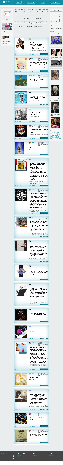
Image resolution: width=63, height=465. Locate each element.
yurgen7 (58, 137)
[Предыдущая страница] (13, 459)
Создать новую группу (36, 457)
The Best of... (40, 125)
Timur (55, 132)
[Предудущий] (61, 10)
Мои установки (20, 457)
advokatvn (56, 135)
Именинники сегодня (54, 130)
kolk (58, 136)
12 (54, 18)
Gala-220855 (56, 133)
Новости (52, 31)
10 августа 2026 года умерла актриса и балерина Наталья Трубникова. (55, 46)
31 (51, 23)
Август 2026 (56, 10)
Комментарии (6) (32, 121)
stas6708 (51, 132)
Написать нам (50, 455)
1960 (27, 447)
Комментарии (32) (32, 185)
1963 (35, 447)
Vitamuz (59, 134)
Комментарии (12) (32, 54)
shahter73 (55, 136)
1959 (25, 447)
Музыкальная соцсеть (10, 2)
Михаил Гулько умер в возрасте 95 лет (56, 58)
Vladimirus (33, 342)
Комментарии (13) (32, 71)
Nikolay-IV (33, 158)
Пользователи (31, 2)
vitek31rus (33, 125)
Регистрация (6, 6)
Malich (57, 134)
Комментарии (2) (32, 279)
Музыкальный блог (55, 2)
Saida (32, 38)
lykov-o (32, 142)
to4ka (32, 325)
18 (52, 19)
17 (51, 19)
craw (55, 137)
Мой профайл (19, 456)
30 (61, 21)
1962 (32, 447)
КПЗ (43, 2)
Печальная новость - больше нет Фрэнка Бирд (56, 34)
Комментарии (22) (32, 409)
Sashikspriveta (52, 134)
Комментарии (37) (32, 369)
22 (59, 19)
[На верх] (13, 456)
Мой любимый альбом (42, 58)
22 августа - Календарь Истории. (56, 28)
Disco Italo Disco (40, 217)
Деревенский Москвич (21, 459)
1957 (20, 447)
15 (59, 18)
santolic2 (32, 108)
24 (51, 21)
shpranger (56, 138)
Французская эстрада (41, 108)
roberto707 (52, 135)
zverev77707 (52, 138)
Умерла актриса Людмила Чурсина (55, 115)
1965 (40, 447)
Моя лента (19, 455)
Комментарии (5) (32, 338)
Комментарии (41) (32, 154)
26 (54, 21)
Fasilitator (52, 136)
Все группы (34, 456)
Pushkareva (52, 137)
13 (56, 18)
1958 (22, 447)
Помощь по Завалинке (52, 457)
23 (61, 19)
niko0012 (51, 133)
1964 (37, 447)
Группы (18, 2)
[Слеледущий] (51, 10)
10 (51, 18)
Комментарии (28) (32, 138)
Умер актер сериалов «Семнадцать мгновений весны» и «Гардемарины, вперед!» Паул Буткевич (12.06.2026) (56, 99)
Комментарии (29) (32, 426)
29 (59, 21)
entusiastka (52, 139)
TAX (59, 135)
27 (56, 21)
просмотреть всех (5, 31)
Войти (2, 6)
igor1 (32, 189)
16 (61, 18)
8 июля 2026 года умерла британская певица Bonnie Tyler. (56, 67)
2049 (44, 447)
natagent (60, 138)
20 (56, 19)
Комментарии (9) (32, 236)
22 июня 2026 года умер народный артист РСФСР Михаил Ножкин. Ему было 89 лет (56, 82)
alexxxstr (32, 75)
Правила (49, 456)
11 (52, 18)
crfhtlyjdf (57, 132)
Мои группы (34, 455)
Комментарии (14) (32, 104)
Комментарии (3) (32, 87)
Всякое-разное (40, 430)
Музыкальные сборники (42, 373)
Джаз (39, 40)
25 (52, 21)
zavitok (32, 373)
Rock (39, 189)
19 (54, 19)
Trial (32, 58)
